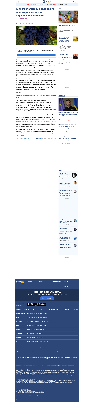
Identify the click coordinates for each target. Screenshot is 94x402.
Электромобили (35, 325)
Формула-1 (45, 317)
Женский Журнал (46, 341)
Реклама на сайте (30, 284)
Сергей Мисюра (62, 224)
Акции (41, 325)
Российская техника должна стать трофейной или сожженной (65, 221)
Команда (41, 281)
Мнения (61, 170)
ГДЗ (27, 321)
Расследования (52, 309)
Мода (41, 341)
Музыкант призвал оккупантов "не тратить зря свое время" (64, 62)
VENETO (55, 4)
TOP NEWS (62, 95)
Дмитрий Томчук (62, 240)
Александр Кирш (62, 233)
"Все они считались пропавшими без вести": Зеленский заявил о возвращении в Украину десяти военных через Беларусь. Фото (67, 126)
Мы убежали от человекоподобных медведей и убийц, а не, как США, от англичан (65, 230)
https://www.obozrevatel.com (58, 365)
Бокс (41, 317)
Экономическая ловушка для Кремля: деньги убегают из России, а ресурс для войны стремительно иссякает (65, 192)
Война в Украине (36, 4)
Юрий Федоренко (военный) (64, 195)
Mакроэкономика (23, 18)
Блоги (57, 309)
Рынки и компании (30, 333)
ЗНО (45, 321)
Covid (42, 337)
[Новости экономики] (38, 139)
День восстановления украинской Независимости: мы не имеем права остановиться (65, 246)
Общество (66, 309)
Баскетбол (33, 317)
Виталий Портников (63, 186)
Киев (28, 313)
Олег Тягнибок (62, 249)
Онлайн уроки (37, 321)
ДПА (42, 321)
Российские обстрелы (62, 4)
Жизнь (41, 309)
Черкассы (45, 313)
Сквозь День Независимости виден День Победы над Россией (64, 175)
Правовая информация (56, 281)
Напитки (33, 329)
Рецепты (28, 329)
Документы (41, 284)
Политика (26, 309)
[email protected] (31, 392)
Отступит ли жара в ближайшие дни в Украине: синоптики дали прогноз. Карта (64, 39)
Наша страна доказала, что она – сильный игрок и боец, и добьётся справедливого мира (68, 118)
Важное (61, 8)
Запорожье (36, 313)
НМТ (48, 321)
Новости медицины (31, 337)
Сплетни (32, 341)
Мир (33, 309)
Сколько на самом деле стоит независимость (65, 238)
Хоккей (37, 317)
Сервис (45, 325)
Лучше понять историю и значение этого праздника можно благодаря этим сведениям (67, 30)
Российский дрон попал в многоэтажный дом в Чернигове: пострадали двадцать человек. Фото (68, 138)
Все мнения (62, 253)
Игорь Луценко (62, 178)
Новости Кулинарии (40, 329)
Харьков (31, 313)
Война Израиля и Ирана (47, 4)
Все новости (75, 309)
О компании (29, 281)
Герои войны (29, 4)
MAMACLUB (38, 337)
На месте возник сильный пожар (65, 141)
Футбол (28, 317)
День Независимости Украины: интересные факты (67, 26)
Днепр (41, 313)
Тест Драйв (29, 325)
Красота (36, 341)
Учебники (31, 321)
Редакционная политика (24, 138)
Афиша (28, 341)
